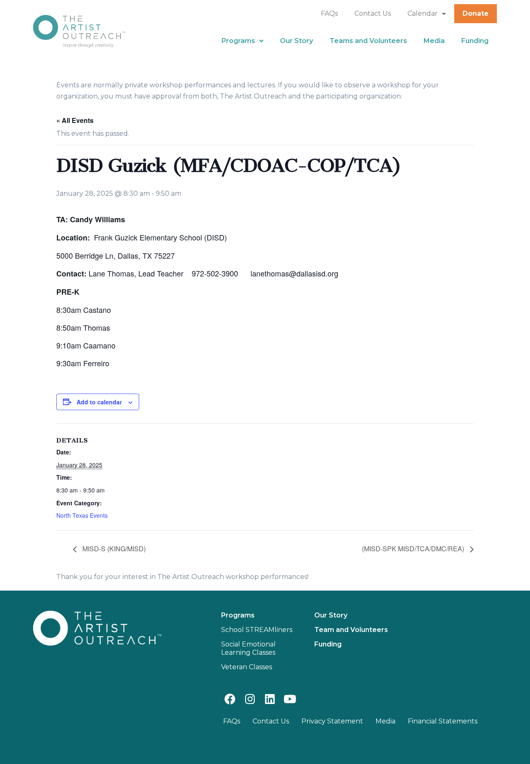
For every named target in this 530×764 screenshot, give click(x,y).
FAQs (329, 13)
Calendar (422, 13)
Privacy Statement (332, 721)
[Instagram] (250, 699)
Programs (238, 41)
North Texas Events (82, 515)
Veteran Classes (246, 667)
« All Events (75, 120)
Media (434, 41)
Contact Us (372, 13)
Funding (475, 41)
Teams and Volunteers (368, 41)
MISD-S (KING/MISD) (113, 548)
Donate (476, 13)
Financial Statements (442, 721)
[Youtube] (290, 699)
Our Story (296, 41)
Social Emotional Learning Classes (248, 648)
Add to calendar (99, 402)
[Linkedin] (270, 699)
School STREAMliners (256, 630)
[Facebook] (230, 699)
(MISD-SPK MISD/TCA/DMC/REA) (414, 548)
